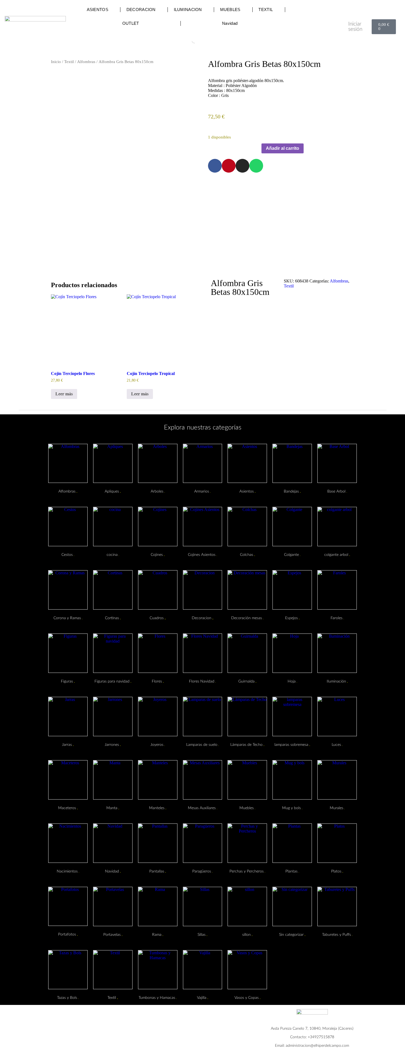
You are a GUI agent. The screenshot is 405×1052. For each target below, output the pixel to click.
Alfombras (86, 61)
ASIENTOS (97, 9)
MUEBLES (230, 9)
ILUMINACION (188, 9)
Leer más (64, 394)
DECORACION (141, 9)
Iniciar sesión (355, 26)
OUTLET (130, 23)
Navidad (229, 23)
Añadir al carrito (282, 148)
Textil (69, 61)
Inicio (56, 61)
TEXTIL (265, 9)
